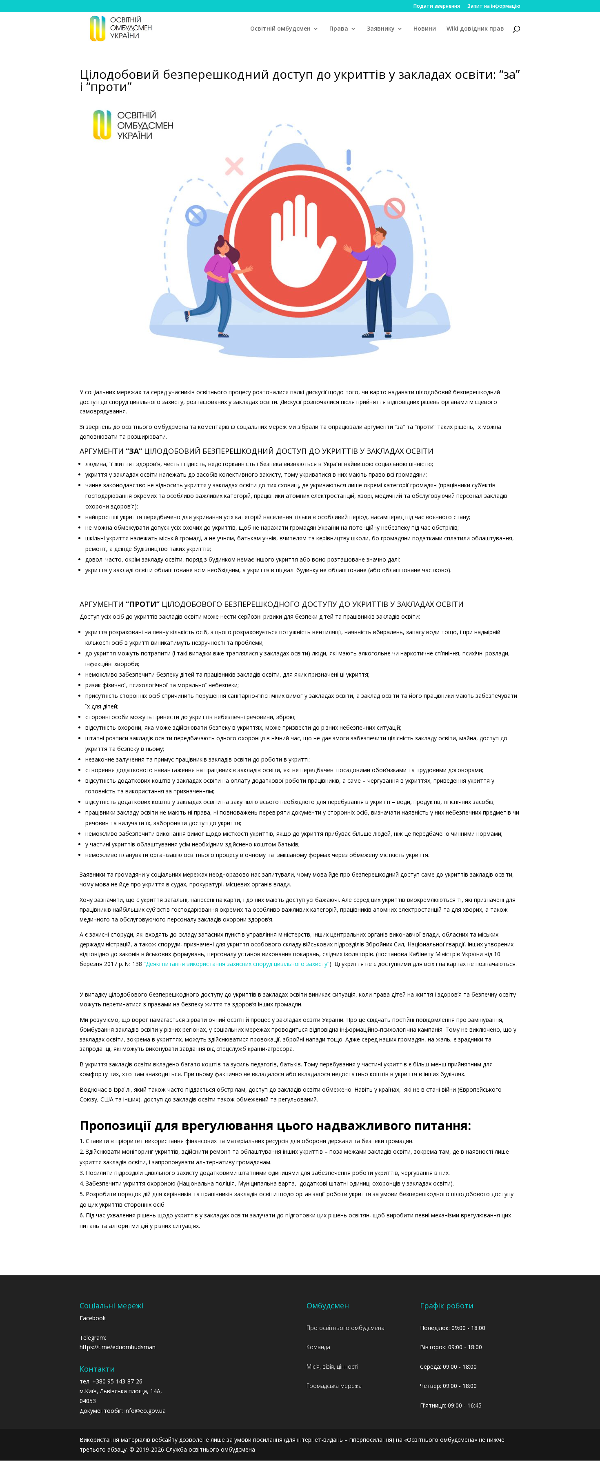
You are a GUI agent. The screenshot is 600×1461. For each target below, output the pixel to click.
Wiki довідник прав (475, 29)
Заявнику (381, 29)
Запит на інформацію (493, 6)
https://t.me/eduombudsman (118, 1347)
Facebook (93, 1318)
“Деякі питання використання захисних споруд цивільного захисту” (236, 964)
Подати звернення (436, 6)
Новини (424, 29)
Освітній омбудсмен (280, 29)
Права (338, 29)
